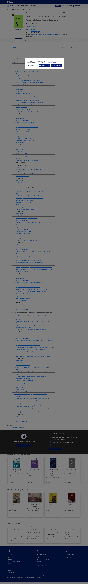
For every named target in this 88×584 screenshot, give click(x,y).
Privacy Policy (50, 62)
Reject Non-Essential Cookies (44, 65)
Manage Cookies (31, 65)
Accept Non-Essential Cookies (56, 65)
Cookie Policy (55, 62)
